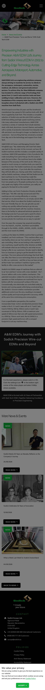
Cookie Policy (30, 678)
